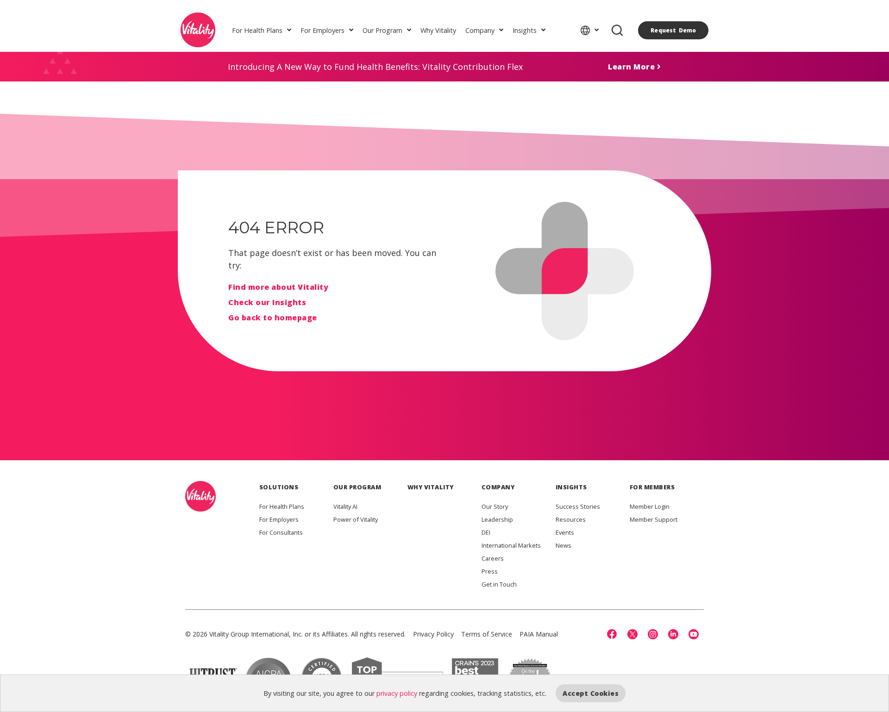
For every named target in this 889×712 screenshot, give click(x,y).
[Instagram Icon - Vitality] (653, 634)
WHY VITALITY (430, 487)
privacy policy (396, 693)
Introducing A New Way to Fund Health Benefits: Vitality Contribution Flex (375, 66)
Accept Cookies (591, 693)
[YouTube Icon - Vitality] (693, 634)
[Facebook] (612, 634)
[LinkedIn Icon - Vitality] (673, 634)
